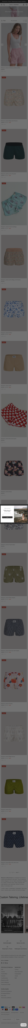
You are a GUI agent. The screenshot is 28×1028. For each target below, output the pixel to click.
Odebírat (7, 517)
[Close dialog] (26, 506)
